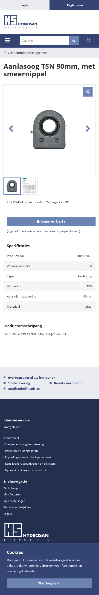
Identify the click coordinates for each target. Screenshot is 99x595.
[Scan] (88, 40)
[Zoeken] (74, 40)
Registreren (75, 5)
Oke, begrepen (49, 583)
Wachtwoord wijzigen (17, 507)
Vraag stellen (11, 427)
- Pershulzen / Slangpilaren (20, 451)
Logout (7, 514)
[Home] (20, 22)
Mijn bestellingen (14, 501)
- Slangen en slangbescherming (23, 444)
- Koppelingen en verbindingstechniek (27, 457)
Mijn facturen (11, 494)
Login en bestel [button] (53, 221)
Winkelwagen (11, 488)
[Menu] (7, 40)
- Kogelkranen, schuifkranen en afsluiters (29, 464)
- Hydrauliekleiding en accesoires (24, 470)
